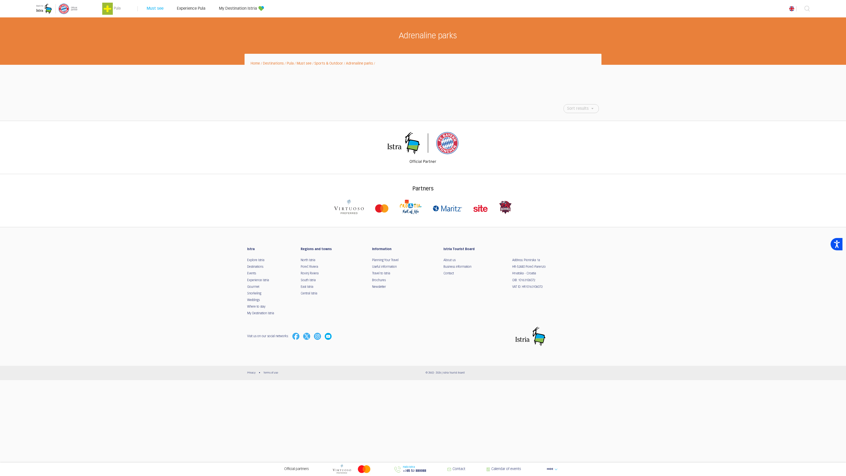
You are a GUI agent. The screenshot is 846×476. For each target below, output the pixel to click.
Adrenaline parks (359, 63)
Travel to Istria (381, 273)
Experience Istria (258, 280)
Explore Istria (255, 260)
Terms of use (270, 373)
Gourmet (253, 286)
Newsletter (379, 286)
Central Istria (309, 293)
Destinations (273, 63)
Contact (448, 273)
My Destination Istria (238, 9)
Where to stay (256, 306)
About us (449, 260)
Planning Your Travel (385, 260)
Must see (155, 9)
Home (255, 63)
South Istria (308, 280)
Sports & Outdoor (328, 63)
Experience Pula (191, 9)
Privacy (251, 373)
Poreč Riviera (309, 266)
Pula (290, 63)
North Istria (308, 260)
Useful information (384, 266)
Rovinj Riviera (310, 273)
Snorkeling (254, 293)
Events (251, 273)
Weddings (253, 300)
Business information (457, 266)
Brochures (379, 280)
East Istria (307, 286)
